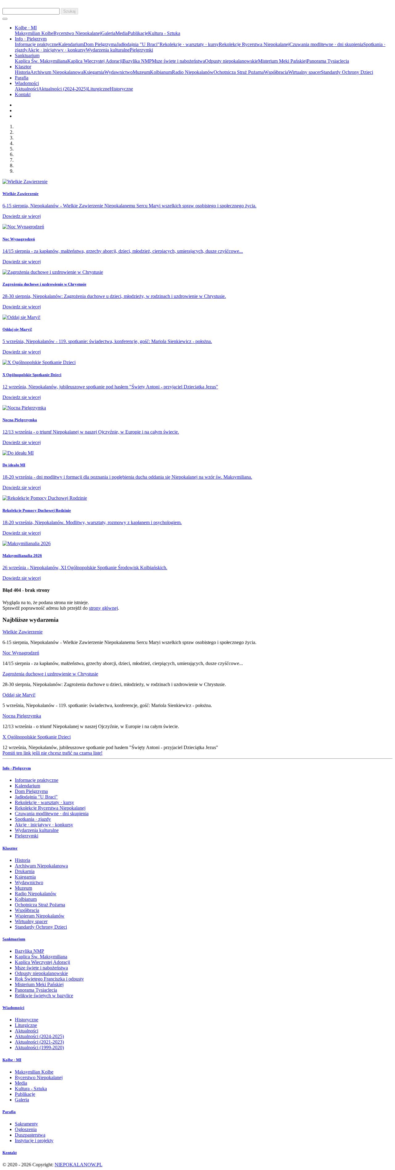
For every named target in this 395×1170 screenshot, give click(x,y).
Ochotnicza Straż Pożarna (239, 72)
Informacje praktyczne (36, 44)
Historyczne (121, 88)
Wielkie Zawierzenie (22, 631)
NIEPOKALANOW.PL (78, 1164)
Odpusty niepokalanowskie (231, 61)
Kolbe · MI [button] (26, 27)
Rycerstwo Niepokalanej (77, 33)
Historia (22, 72)
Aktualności (26, 88)
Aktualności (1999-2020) (39, 1047)
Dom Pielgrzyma (100, 44)
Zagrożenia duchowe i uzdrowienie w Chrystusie (50, 673)
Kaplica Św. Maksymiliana (41, 61)
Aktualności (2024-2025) (62, 88)
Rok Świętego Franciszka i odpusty (49, 978)
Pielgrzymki (141, 50)
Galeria (108, 33)
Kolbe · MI (11, 1060)
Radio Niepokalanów (193, 72)
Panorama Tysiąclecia (328, 61)
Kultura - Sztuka (164, 33)
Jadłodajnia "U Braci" (138, 44)
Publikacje (138, 33)
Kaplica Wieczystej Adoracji (95, 61)
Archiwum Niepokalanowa (56, 72)
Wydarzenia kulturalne (108, 50)
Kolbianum (161, 72)
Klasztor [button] (23, 66)
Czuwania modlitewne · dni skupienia (326, 44)
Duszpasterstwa (30, 1135)
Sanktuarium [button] (27, 55)
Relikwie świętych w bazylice (44, 995)
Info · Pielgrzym (16, 768)
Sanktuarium (13, 939)
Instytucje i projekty (34, 1140)
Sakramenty (26, 1123)
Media (121, 33)
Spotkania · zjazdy (33, 819)
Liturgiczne (98, 88)
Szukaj (69, 11)
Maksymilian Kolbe (34, 33)
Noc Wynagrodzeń (20, 652)
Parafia (21, 77)
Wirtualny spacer (304, 72)
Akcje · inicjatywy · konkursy (56, 50)
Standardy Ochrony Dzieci (347, 72)
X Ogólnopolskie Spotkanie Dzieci (36, 737)
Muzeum (141, 72)
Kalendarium (71, 44)
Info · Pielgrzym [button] (31, 38)
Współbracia (276, 72)
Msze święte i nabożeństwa (178, 61)
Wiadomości (13, 1007)
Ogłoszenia (26, 1129)
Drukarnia (25, 871)
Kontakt (23, 94)
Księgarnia (93, 72)
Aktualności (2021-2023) (39, 1042)
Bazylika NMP (137, 61)
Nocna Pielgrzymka (21, 716)
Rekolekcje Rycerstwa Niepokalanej (254, 44)
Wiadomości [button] (27, 83)
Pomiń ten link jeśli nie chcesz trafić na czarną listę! (52, 753)
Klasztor (10, 848)
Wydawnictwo (118, 72)
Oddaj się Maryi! (18, 694)
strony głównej (103, 608)
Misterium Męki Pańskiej (282, 61)
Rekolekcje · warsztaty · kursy (189, 44)
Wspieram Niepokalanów (39, 915)
